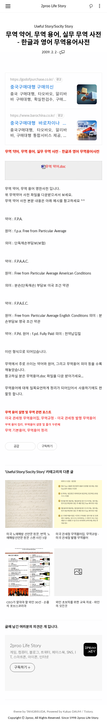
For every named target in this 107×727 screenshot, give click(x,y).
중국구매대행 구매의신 (32, 87)
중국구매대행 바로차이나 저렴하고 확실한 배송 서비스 (38, 123)
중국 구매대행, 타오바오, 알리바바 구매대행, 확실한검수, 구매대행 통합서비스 (38, 97)
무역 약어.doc (55, 166)
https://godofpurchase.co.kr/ (32, 79)
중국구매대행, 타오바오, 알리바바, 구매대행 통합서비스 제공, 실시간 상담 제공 (38, 133)
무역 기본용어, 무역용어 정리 (26, 430)
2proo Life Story (53, 6)
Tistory (88, 711)
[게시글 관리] (30, 446)
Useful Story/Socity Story (53, 26)
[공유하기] (24, 446)
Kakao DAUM (72, 711)
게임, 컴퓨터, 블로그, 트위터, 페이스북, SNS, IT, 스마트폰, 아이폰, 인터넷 (43, 655)
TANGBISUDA (35, 711)
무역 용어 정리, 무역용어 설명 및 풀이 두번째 (32, 424)
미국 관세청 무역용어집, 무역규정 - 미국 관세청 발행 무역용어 (50, 418)
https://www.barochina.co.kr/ (32, 115)
